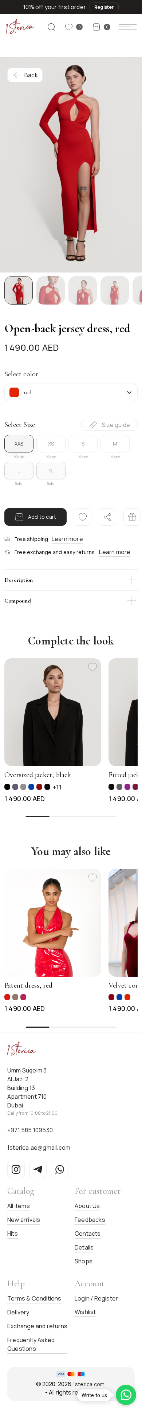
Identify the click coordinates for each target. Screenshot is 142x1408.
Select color (21, 374)
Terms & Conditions (34, 1298)
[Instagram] (16, 1169)
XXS (19, 443)
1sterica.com (88, 1384)
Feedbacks (90, 1220)
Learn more (67, 539)
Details (84, 1247)
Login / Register (96, 1298)
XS (51, 443)
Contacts (88, 1233)
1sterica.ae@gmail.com (38, 1148)
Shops (83, 1261)
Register (104, 7)
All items (18, 1206)
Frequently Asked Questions (31, 1344)
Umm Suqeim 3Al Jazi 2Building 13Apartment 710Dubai (27, 1087)
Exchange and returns (37, 1326)
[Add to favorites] (92, 667)
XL (51, 470)
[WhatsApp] (59, 1169)
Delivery (18, 1312)
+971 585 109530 (30, 1130)
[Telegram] (38, 1169)
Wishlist (85, 1312)
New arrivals (23, 1220)
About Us (87, 1206)
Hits (12, 1233)
